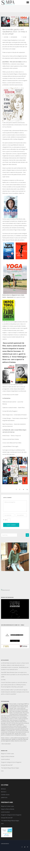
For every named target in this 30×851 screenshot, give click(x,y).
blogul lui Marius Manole (7, 756)
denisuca (3, 789)
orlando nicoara (5, 794)
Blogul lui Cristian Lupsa (7, 753)
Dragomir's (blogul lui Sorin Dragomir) (11, 762)
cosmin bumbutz (5, 759)
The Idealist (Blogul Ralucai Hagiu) (10, 768)
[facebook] (22, 847)
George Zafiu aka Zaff (6, 765)
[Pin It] (27, 489)
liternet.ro (3, 792)
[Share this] (16, 489)
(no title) (3, 679)
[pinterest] (28, 847)
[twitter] (25, 847)
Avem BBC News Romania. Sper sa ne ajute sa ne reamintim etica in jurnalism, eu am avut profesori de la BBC (15, 675)
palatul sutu (4, 797)
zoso (2, 771)
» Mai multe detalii (6, 744)
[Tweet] (23, 489)
